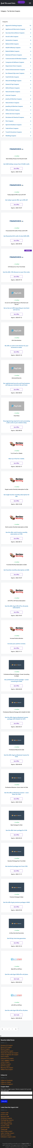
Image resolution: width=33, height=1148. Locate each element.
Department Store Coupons (18, 66)
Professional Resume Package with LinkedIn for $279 (16, 712)
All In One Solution (16, 340)
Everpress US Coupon (7, 1058)
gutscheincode (5, 1127)
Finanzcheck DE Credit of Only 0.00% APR (16, 231)
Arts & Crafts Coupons (18, 36)
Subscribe (4, 1101)
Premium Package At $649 (16, 897)
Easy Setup (16, 416)
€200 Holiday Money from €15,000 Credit (16, 159)
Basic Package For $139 (16, 825)
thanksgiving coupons (7, 1120)
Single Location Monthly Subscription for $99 (16, 489)
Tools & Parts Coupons (18, 128)
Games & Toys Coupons (18, 84)
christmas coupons (6, 1118)
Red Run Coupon (6, 1064)
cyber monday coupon (7, 1133)
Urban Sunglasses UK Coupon (9, 1054)
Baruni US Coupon (6, 1047)
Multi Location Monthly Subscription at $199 (16, 527)
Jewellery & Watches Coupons (18, 106)
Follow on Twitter (6, 1082)
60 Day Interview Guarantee (16, 933)
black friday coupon (6, 1131)
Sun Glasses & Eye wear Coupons (18, 73)
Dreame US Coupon (7, 1045)
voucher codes (5, 1125)
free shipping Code (6, 1124)
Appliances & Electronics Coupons (18, 29)
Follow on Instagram (7, 1084)
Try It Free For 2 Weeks (16, 453)
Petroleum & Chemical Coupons (18, 117)
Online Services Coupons (18, 113)
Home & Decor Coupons (18, 102)
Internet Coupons (18, 95)
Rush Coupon (5, 1056)
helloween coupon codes (8, 1137)
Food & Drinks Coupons (18, 77)
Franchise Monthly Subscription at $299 (16, 565)
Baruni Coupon (5, 1049)
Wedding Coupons (18, 135)
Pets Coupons (18, 121)
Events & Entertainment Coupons (18, 69)
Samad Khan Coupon (7, 1051)
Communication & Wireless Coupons (18, 58)
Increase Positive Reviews (16, 638)
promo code (4, 1114)
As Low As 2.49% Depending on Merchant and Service (16, 303)
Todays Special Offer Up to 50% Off (16, 195)
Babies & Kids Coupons (18, 44)
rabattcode (4, 1129)
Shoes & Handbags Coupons (18, 80)
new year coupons (6, 1122)
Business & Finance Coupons (18, 55)
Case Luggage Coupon (7, 1060)
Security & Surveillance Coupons (18, 33)
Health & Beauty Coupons (18, 47)
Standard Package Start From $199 (16, 861)
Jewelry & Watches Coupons (18, 99)
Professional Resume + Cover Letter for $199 (16, 787)
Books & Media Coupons (18, 51)
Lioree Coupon (5, 1062)
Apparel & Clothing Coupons (18, 25)
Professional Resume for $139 (16, 750)
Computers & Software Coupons (18, 62)
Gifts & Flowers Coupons (18, 88)
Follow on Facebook (7, 1080)
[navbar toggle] (30, 3)
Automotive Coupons (18, 40)
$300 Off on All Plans (16, 969)
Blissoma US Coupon (7, 1067)
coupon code (4, 1112)
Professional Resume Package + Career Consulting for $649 (16, 675)
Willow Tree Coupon (7, 1069)
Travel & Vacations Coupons (18, 132)
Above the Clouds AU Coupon (9, 1053)
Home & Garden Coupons (18, 91)
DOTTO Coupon (5, 1066)
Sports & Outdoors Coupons (18, 124)
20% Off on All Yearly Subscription (16, 601)
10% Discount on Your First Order (16, 267)
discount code (5, 1116)
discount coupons (6, 1135)
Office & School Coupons (18, 110)
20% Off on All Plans (16, 1005)
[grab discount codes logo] (8, 3)
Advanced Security (16, 378)
